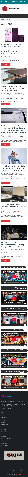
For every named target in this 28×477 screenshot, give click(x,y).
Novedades (8, 56)
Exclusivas (10, 55)
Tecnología (10, 176)
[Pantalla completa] (25, 282)
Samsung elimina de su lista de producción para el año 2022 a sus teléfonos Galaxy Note (13, 88)
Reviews (4, 441)
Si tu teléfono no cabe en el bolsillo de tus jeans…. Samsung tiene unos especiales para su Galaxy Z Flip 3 (14, 168)
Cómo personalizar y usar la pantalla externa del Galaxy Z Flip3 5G (13, 206)
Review (4, 440)
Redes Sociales (6, 438)
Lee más (5, 64)
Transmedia (17, 53)
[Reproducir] (3, 282)
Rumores (4, 443)
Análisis (4, 420)
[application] (14, 277)
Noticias (3, 56)
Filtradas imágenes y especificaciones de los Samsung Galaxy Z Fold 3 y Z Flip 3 (12, 245)
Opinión (4, 436)
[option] (17, 1)
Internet (21, 55)
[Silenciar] (23, 282)
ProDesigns (18, 474)
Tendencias (16, 176)
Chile (21, 211)
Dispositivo (4, 55)
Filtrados (15, 55)
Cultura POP (5, 424)
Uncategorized (6, 448)
